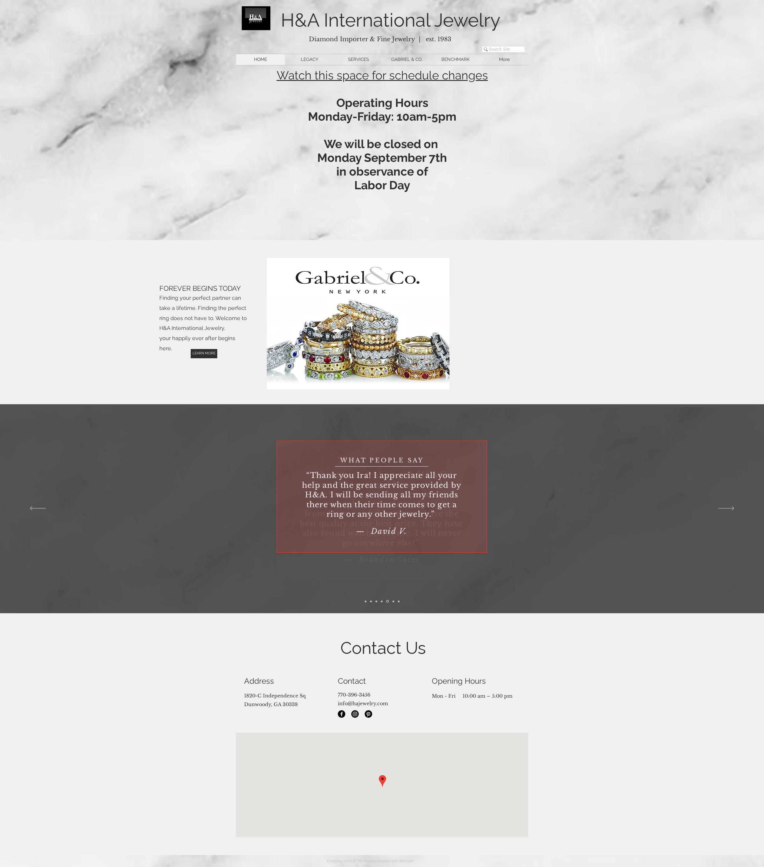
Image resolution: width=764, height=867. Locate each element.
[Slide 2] (376, 601)
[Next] (726, 508)
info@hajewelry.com (363, 703)
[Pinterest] (368, 714)
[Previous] (38, 508)
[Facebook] (341, 714)
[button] (365, 323)
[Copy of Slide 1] (365, 601)
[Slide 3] (387, 601)
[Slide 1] (371, 601)
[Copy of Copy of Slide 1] (393, 601)
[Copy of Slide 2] (382, 601)
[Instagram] (355, 714)
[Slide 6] (399, 601)
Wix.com (406, 861)
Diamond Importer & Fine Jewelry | (367, 39)
